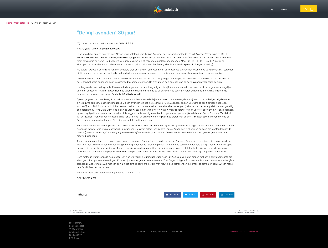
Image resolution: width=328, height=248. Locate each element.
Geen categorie (21, 23)
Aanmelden (177, 231)
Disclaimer (141, 231)
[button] (172, 195)
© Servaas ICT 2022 (236, 231)
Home (9, 23)
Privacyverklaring (159, 231)
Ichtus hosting (253, 231)
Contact (283, 9)
